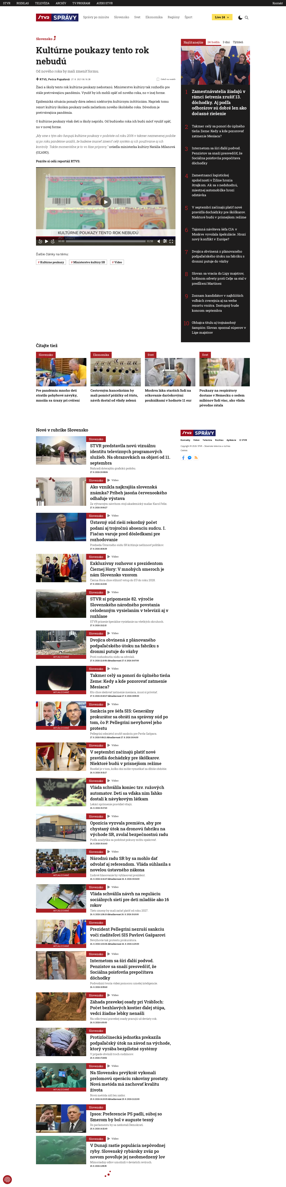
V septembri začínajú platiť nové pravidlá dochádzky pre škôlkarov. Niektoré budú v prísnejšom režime (219, 212)
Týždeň (238, 42)
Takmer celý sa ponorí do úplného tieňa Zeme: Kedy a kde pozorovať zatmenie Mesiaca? (218, 131)
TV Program (81, 3)
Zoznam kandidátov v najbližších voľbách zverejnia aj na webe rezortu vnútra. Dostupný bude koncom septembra (217, 303)
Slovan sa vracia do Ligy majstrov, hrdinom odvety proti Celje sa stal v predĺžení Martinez (219, 278)
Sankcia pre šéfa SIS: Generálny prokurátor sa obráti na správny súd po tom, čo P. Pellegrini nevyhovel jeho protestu (129, 719)
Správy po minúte (96, 17)
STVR (6, 3)
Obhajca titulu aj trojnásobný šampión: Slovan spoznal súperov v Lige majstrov (219, 327)
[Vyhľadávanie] (246, 17)
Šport (188, 17)
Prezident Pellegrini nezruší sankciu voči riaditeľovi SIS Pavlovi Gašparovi (127, 932)
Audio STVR (105, 3)
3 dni (226, 42)
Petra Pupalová (59, 79)
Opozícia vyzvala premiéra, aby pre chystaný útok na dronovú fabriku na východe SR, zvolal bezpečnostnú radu (129, 828)
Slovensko (121, 17)
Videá (196, 440)
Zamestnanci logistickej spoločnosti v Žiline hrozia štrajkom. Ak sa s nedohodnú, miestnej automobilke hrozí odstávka (215, 185)
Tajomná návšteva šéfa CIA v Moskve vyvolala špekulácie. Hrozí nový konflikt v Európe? (219, 234)
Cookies (184, 450)
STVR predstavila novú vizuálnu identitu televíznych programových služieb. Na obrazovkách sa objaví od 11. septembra (130, 454)
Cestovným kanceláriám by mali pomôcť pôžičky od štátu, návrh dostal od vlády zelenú (114, 395)
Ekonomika (154, 17)
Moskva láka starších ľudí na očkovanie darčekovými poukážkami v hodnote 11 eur (168, 395)
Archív (61, 3)
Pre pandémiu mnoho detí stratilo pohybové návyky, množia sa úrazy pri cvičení (58, 395)
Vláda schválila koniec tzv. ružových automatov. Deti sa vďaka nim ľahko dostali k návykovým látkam (127, 793)
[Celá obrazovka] (171, 241)
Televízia (42, 3)
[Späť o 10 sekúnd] (40, 241)
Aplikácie (231, 440)
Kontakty (185, 440)
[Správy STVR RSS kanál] (196, 459)
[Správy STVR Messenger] (190, 459)
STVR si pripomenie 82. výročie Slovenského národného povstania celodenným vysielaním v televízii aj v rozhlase (129, 607)
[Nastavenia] (165, 241)
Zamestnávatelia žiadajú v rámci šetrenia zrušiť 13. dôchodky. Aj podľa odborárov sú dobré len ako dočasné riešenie (219, 102)
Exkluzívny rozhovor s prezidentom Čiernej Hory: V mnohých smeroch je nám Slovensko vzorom (127, 569)
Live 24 (220, 17)
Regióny (174, 17)
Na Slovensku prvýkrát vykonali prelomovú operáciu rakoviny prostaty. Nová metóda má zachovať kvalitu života (129, 1081)
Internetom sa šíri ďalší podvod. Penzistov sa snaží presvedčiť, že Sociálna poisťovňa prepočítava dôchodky (217, 155)
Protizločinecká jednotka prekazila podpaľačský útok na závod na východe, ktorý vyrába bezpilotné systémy (130, 1042)
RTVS (43, 79)
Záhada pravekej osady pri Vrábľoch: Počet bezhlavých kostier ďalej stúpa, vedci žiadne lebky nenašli (127, 1007)
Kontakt (278, 3)
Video (114, 480)
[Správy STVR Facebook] (184, 459)
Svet (137, 17)
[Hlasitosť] (158, 241)
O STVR (243, 440)
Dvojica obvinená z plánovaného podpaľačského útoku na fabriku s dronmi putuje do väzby (218, 256)
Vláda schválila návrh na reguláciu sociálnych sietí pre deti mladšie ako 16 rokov (129, 899)
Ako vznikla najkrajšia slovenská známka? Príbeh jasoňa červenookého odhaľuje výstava (128, 492)
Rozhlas (23, 3)
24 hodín (213, 42)
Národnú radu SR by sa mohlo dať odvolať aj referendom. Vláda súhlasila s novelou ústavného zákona (130, 864)
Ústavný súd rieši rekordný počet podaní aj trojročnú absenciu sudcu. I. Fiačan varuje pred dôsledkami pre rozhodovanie (128, 530)
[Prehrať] (46, 241)
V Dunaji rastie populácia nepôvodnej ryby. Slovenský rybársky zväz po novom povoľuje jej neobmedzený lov (127, 1151)
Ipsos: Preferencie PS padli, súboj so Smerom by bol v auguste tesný (126, 1116)
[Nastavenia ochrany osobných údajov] (7, 1179)
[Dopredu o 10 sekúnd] (52, 241)
